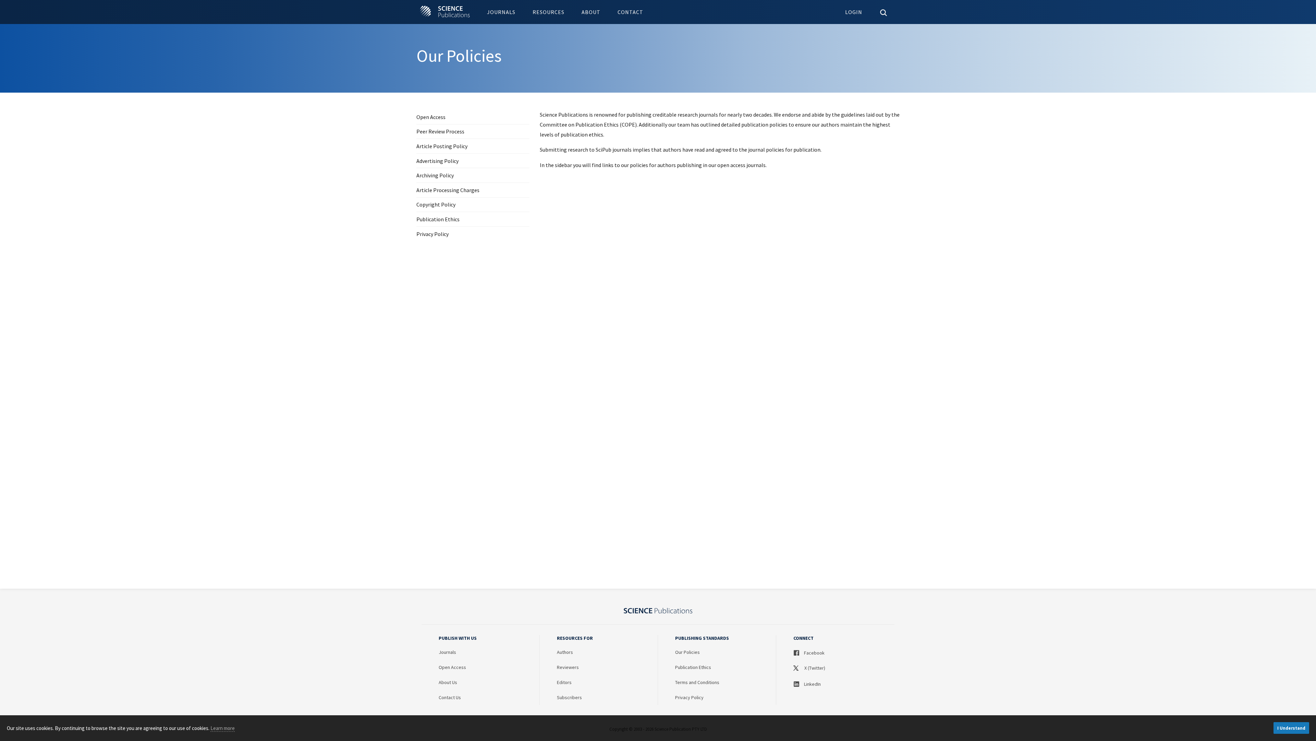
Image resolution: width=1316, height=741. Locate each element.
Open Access (431, 117)
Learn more (222, 728)
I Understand (1291, 728)
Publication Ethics (438, 219)
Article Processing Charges (447, 190)
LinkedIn (812, 684)
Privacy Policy (432, 234)
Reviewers (568, 667)
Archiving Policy (435, 175)
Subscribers (569, 697)
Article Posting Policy (441, 146)
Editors (564, 682)
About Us (448, 682)
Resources (548, 12)
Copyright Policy (435, 204)
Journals (501, 12)
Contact (630, 12)
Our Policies (687, 652)
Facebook (814, 653)
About (591, 12)
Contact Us (450, 697)
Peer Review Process (440, 131)
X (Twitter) (814, 668)
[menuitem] (501, 12)
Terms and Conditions (697, 682)
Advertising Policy (437, 160)
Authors (565, 652)
